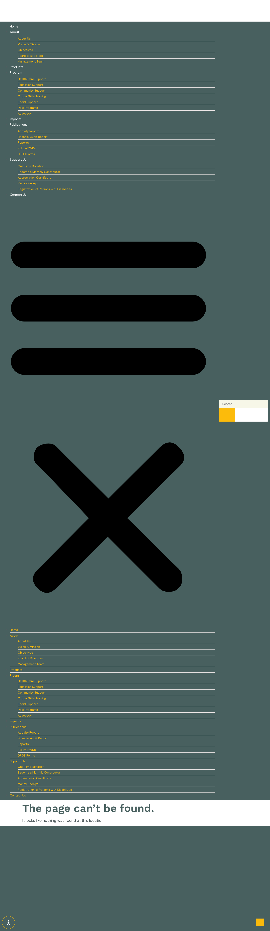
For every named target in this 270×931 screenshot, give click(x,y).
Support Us (18, 159)
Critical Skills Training (32, 96)
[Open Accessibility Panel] (8, 922)
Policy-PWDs (27, 148)
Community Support (31, 91)
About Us (24, 39)
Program (16, 72)
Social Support (28, 102)
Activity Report (28, 131)
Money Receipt (28, 183)
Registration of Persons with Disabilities (45, 189)
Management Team (31, 62)
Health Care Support (32, 79)
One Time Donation (31, 166)
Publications (18, 124)
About (14, 32)
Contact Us (18, 194)
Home (14, 26)
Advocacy (25, 114)
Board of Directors (30, 56)
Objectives (25, 50)
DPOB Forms (26, 154)
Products (16, 67)
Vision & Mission (29, 44)
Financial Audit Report (33, 137)
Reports (23, 143)
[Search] (227, 415)
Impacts (16, 119)
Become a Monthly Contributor (39, 172)
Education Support (30, 85)
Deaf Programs (28, 108)
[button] (108, 411)
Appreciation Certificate (34, 178)
